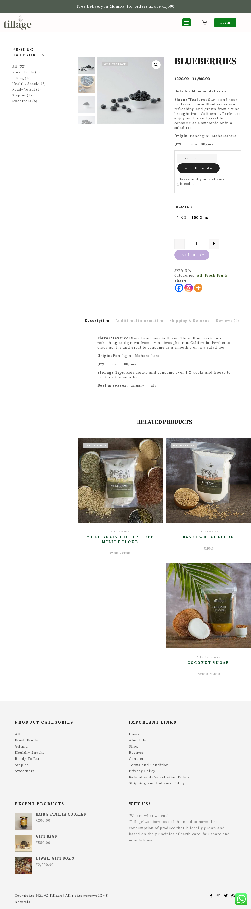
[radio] (181, 217)
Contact (136, 758)
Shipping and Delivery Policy (157, 783)
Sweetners (21, 101)
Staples (19, 95)
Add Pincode (198, 168)
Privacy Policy (142, 771)
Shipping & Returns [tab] (189, 320)
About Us (137, 740)
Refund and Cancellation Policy (159, 777)
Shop (133, 746)
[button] (186, 22)
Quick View (120, 482)
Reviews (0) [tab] (227, 320)
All (199, 275)
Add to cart (194, 255)
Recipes (136, 752)
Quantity (184, 206)
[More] (198, 288)
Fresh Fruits (216, 275)
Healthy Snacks (26, 84)
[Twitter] (226, 896)
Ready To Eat (23, 89)
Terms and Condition (149, 765)
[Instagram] (188, 288)
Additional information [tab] (139, 320)
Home (134, 734)
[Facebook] (179, 288)
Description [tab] (97, 320)
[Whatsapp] (233, 896)
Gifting (18, 78)
